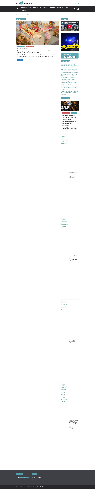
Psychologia (23, 10)
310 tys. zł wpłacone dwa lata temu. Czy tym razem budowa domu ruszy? (73, 340)
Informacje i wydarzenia (26, 7)
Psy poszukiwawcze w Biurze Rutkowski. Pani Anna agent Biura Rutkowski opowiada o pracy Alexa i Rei (69, 119)
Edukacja (19, 46)
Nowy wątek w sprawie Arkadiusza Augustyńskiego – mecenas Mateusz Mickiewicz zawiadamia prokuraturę (69, 71)
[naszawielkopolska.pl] (17, 9)
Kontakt (34, 480)
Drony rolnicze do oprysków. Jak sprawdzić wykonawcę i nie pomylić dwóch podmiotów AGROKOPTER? (69, 65)
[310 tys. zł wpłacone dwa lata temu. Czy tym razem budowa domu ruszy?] (64, 341)
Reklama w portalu (36, 477)
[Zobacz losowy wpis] (78, 9)
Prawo (67, 7)
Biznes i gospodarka (37, 7)
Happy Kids (23, 46)
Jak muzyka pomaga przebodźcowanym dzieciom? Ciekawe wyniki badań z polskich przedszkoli (35, 51)
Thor (27, 48)
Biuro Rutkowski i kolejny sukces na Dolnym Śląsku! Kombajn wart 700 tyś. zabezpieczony (73, 257)
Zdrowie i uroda (60, 7)
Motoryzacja (52, 7)
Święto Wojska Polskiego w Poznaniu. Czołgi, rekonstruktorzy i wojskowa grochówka (69, 92)
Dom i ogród (45, 7)
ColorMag (36, 486)
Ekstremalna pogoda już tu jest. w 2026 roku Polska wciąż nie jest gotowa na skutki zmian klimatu (69, 76)
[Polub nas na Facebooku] (70, 54)
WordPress (42, 486)
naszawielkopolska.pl (26, 486)
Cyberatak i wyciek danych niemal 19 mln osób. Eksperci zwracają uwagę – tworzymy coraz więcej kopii (69, 87)
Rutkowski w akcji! (74, 112)
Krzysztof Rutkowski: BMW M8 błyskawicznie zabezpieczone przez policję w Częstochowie (73, 174)
